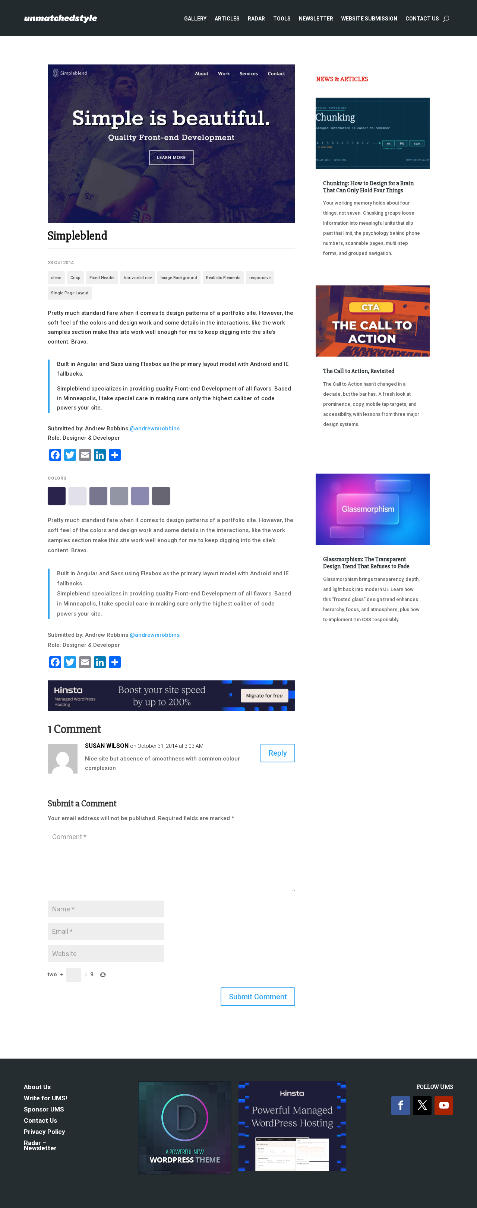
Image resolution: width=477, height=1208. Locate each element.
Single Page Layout (69, 293)
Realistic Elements (223, 277)
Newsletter (316, 19)
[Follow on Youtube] (444, 1105)
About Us (37, 1087)
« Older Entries (340, 657)
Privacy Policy (44, 1132)
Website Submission (369, 19)
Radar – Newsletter (40, 1146)
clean (56, 277)
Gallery (195, 19)
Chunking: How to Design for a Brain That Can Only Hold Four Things (368, 187)
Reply (278, 753)
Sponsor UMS (44, 1110)
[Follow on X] (422, 1105)
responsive (260, 277)
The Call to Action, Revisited (358, 371)
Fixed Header (102, 277)
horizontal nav (138, 277)
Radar (256, 19)
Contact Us (422, 19)
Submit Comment (258, 996)
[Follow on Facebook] (400, 1105)
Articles (227, 19)
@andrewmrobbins (155, 428)
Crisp (75, 277)
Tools (282, 19)
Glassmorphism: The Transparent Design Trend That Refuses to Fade (366, 563)
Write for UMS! (45, 1098)
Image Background (179, 277)
